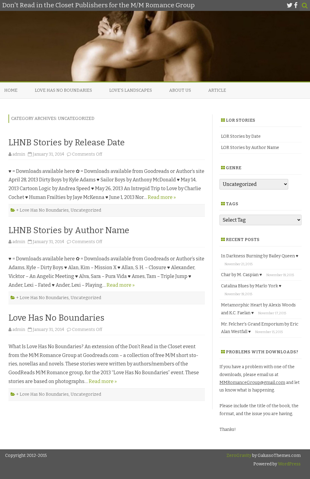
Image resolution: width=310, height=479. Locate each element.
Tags (232, 203)
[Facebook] (296, 5)
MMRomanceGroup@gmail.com (252, 382)
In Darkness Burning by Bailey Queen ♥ (259, 256)
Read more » (162, 197)
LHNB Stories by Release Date (66, 142)
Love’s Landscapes (130, 90)
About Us (180, 90)
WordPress (289, 464)
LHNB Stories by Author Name (68, 230)
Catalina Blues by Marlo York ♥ (251, 286)
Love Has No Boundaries (63, 90)
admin (18, 154)
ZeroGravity (238, 455)
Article (217, 90)
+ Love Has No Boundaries (42, 210)
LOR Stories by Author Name (250, 147)
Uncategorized (86, 210)
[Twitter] (290, 5)
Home (11, 90)
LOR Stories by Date (241, 136)
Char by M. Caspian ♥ (241, 274)
